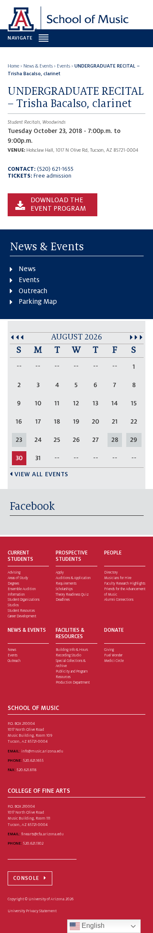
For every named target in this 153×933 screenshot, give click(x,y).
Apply (60, 572)
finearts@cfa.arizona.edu (42, 834)
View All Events (41, 474)
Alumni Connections (118, 600)
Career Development (22, 616)
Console (26, 878)
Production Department (73, 682)
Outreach (33, 291)
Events (29, 280)
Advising (14, 572)
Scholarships (64, 589)
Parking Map (38, 301)
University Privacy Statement (32, 911)
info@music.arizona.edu (42, 751)
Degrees (13, 583)
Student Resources (21, 611)
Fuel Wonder (113, 655)
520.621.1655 (33, 760)
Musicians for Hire (117, 578)
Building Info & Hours (72, 650)
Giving (109, 650)
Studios (13, 605)
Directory (111, 572)
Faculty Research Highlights (124, 583)
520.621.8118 (27, 770)
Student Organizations (24, 600)
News (27, 269)
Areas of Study (18, 578)
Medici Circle (114, 661)
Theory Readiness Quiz (72, 595)
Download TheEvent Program (58, 204)
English (92, 925)
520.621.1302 (33, 843)
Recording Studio (68, 655)
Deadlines (63, 600)
